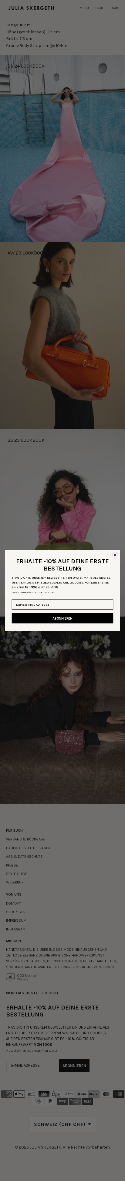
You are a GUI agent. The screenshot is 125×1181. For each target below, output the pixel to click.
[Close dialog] (115, 554)
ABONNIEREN (62, 618)
